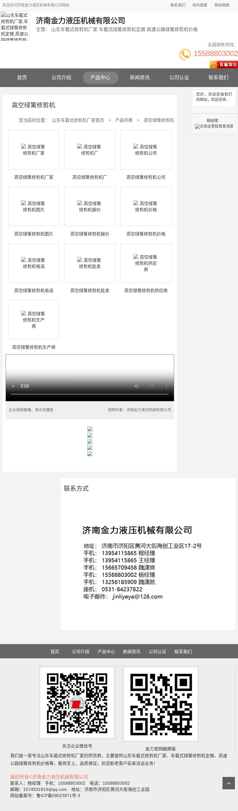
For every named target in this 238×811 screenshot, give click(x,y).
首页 (22, 77)
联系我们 (177, 5)
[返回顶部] (229, 783)
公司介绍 (61, 77)
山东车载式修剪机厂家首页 (78, 120)
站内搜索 (199, 5)
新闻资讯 (140, 77)
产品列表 (124, 120)
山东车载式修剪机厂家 (62, 755)
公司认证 (179, 77)
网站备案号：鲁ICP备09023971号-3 (45, 795)
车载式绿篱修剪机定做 (192, 755)
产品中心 (100, 77)
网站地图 (221, 5)
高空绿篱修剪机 (159, 120)
